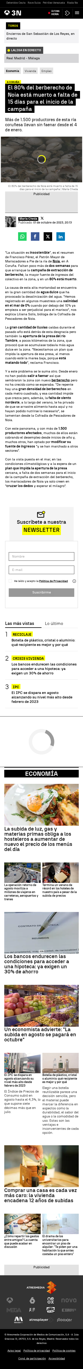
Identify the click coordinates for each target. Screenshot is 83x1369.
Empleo (47, 71)
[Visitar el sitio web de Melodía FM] (18, 1320)
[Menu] (78, 13)
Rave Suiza (34, 2)
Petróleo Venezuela (54, 2)
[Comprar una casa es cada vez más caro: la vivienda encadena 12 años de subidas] (41, 1166)
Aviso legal (14, 1350)
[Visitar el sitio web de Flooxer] (64, 1320)
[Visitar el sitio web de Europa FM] (69, 1310)
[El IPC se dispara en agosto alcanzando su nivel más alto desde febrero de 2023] (22, 1063)
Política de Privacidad (53, 581)
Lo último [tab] (54, 623)
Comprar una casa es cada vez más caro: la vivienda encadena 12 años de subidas (40, 1195)
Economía (41, 774)
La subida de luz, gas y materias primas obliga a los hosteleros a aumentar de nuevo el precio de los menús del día (38, 839)
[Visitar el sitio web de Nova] (69, 1300)
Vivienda (30, 71)
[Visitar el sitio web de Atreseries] (32, 1310)
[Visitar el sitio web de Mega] (14, 1310)
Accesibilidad (57, 1358)
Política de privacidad (36, 1350)
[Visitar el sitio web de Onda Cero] (50, 1310)
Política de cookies (64, 1350)
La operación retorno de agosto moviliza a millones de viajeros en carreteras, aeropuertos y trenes (21, 892)
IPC (16, 687)
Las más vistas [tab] (19, 623)
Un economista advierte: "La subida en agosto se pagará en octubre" (40, 1034)
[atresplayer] (67, 13)
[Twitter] (42, 218)
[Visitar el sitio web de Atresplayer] (41, 1320)
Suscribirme (41, 592)
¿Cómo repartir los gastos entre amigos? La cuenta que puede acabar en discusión (21, 1242)
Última (55, 13)
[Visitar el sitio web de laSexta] (32, 1300)
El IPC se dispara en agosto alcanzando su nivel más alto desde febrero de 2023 (41, 697)
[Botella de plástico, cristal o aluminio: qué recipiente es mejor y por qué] (60, 1063)
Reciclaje (22, 635)
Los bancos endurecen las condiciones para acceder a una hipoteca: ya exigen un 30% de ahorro (44, 668)
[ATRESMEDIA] (41, 1287)
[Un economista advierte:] (41, 1006)
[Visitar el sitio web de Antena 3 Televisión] (14, 1300)
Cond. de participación (32, 1358)
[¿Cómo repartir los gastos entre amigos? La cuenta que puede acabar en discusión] (22, 1224)
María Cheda (28, 219)
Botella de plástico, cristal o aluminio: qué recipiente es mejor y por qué (43, 642)
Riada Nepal (74, 2)
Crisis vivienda (28, 659)
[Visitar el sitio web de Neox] (50, 1300)
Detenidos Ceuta (16, 2)
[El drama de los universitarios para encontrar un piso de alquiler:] (60, 1224)
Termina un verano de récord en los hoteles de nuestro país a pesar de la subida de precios (59, 890)
